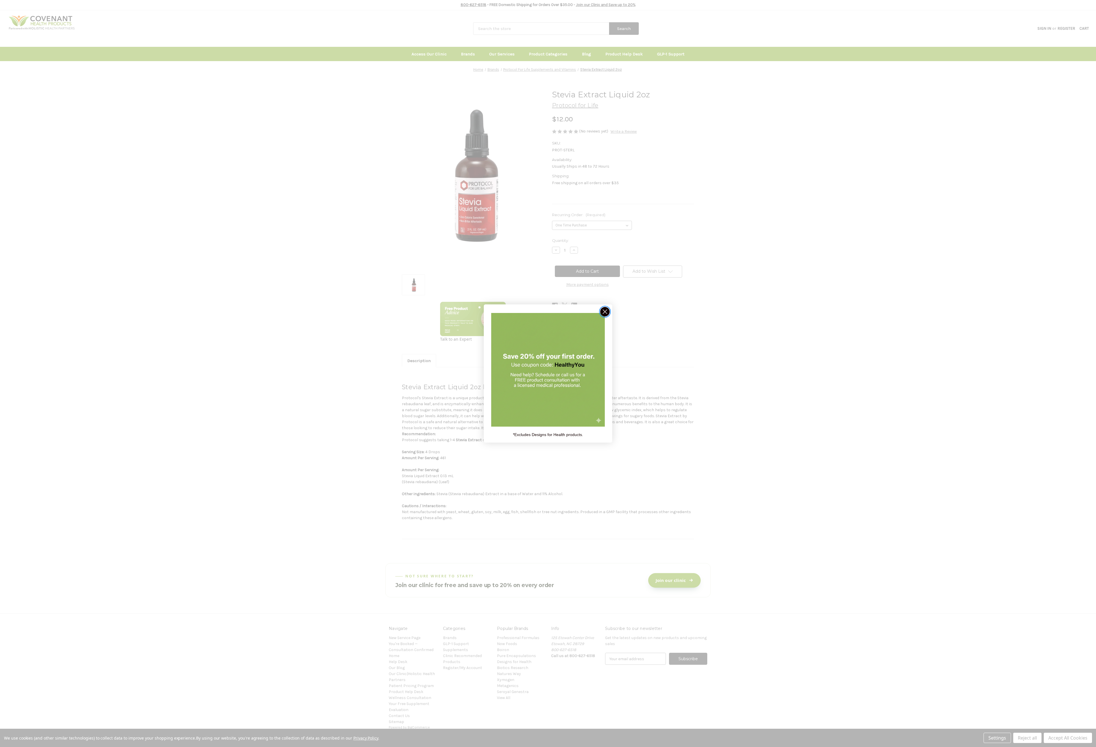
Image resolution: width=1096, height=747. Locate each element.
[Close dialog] (605, 312)
